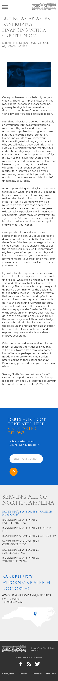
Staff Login (51, 674)
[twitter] (37, 664)
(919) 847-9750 (15, 602)
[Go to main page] (44, 6)
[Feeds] (29, 664)
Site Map (23, 674)
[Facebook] (20, 664)
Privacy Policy (8, 674)
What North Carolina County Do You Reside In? (25, 445)
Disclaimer (36, 674)
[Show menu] (5, 6)
